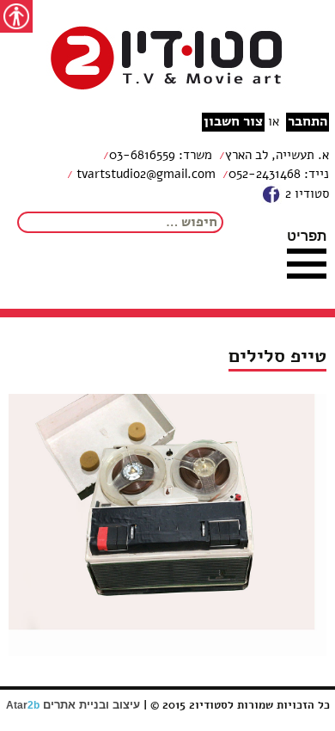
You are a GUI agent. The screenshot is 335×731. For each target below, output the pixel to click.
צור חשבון (233, 122)
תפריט (306, 235)
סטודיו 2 (305, 193)
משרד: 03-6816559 (160, 154)
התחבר (307, 122)
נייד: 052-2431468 (278, 173)
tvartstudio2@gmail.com (144, 173)
